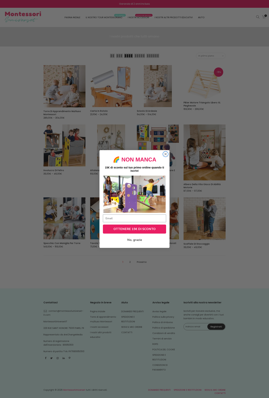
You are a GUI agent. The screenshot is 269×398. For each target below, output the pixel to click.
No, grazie (134, 240)
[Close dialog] (165, 154)
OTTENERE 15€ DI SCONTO (134, 229)
